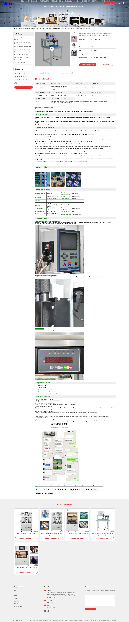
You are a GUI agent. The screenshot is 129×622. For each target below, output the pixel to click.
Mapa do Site (28, 620)
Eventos (88, 3)
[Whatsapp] (15, 83)
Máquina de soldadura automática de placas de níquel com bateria (51, 534)
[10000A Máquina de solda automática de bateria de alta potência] (26, 521)
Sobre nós (67, 3)
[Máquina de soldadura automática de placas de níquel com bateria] (52, 521)
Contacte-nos (97, 3)
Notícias (16, 601)
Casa (60, 3)
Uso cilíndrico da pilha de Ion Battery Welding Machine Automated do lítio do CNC (26, 568)
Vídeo (82, 3)
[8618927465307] (48, 611)
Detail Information (46, 73)
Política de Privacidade (18, 620)
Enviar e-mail (90, 609)
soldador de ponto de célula (44, 493)
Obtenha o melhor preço (88, 64)
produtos (74, 3)
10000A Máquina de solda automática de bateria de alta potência (26, 534)
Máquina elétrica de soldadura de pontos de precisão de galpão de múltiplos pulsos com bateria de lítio (102, 534)
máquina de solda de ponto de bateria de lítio (83, 490)
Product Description (67, 73)
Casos (16, 603)
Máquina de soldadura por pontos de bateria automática (77, 534)
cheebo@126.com (22, 76)
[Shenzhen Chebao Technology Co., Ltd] (8, 3)
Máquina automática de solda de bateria (54, 490)
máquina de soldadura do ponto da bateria (35, 28)
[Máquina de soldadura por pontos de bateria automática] (77, 521)
